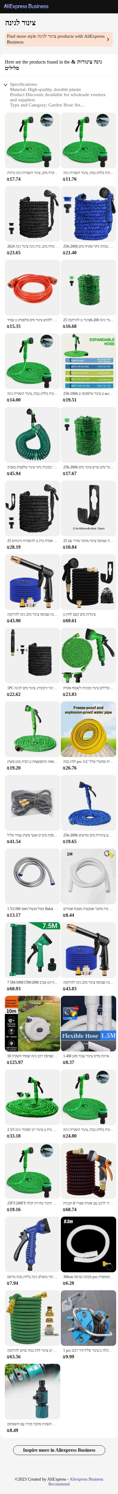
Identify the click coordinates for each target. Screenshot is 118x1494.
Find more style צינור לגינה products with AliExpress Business (56, 39)
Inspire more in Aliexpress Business (59, 1450)
